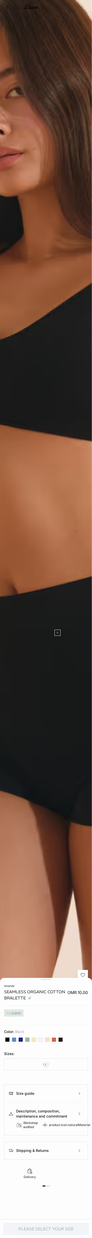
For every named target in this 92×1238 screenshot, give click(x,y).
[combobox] (46, 1064)
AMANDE (9, 985)
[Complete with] (57, 633)
